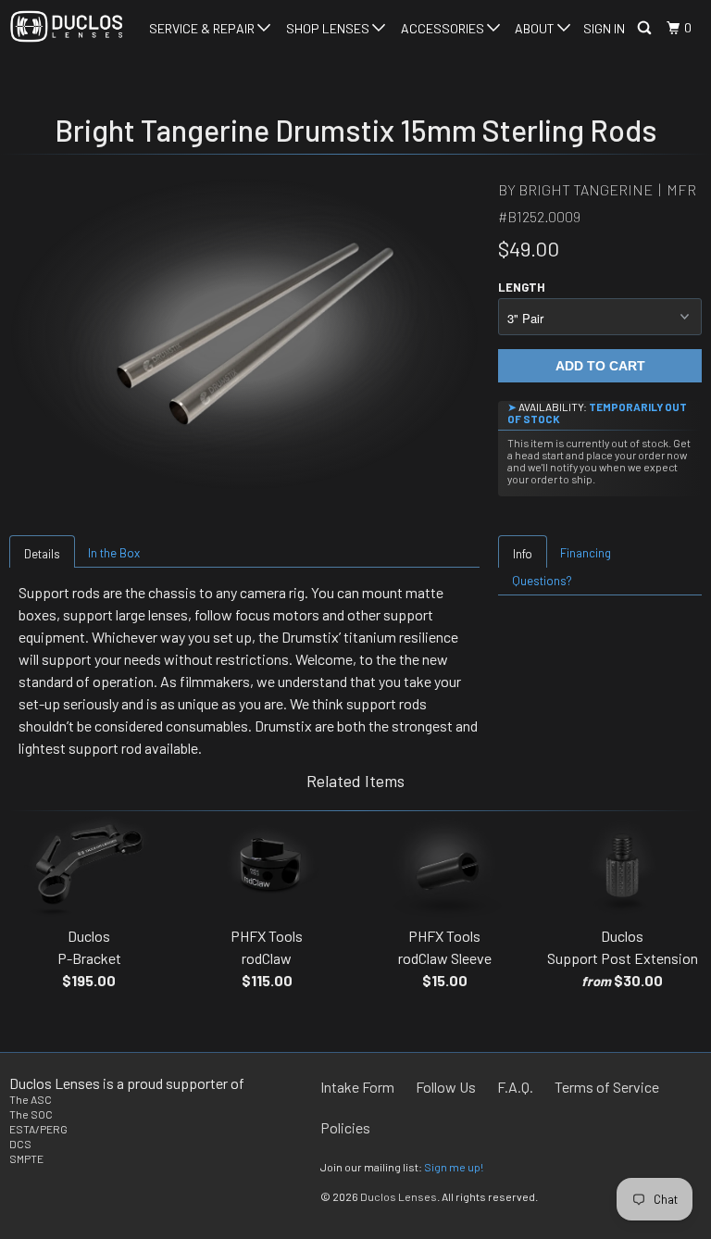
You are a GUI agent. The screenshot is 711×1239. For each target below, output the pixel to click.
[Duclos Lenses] (66, 26)
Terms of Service (607, 1086)
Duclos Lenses (398, 1196)
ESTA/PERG (38, 1128)
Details (42, 553)
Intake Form (357, 1086)
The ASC (30, 1099)
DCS (20, 1143)
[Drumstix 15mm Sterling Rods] (244, 334)
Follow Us (446, 1086)
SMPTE (26, 1158)
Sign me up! (453, 1166)
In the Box (114, 552)
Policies (345, 1127)
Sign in (604, 28)
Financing (585, 552)
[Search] (645, 28)
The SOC (31, 1114)
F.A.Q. (515, 1086)
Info (522, 553)
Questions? (542, 580)
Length (521, 287)
